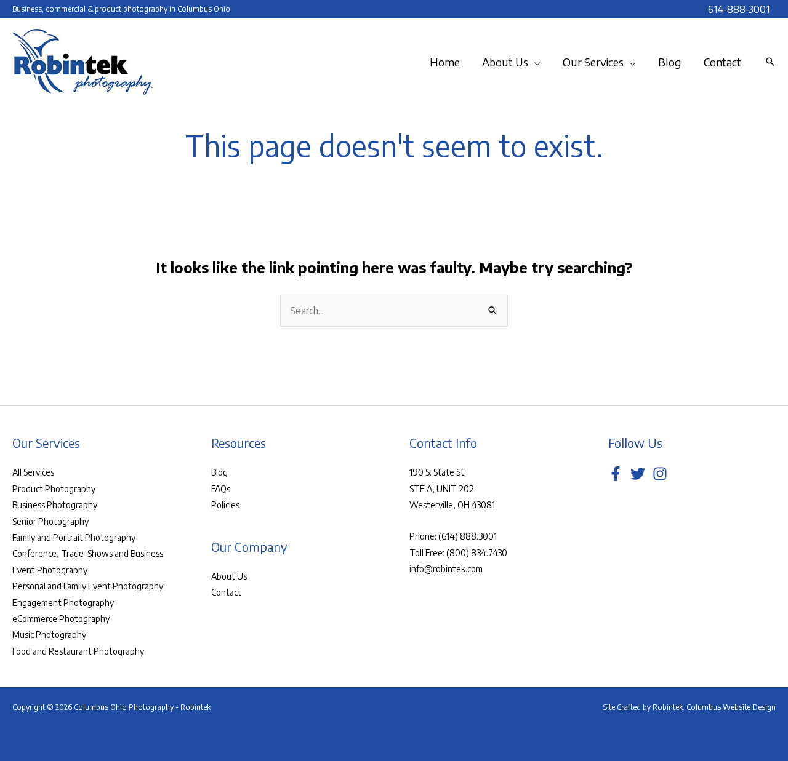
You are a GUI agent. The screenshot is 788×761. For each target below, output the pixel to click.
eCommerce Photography (61, 618)
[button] (534, 62)
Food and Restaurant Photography (78, 651)
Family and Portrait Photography (73, 537)
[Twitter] (637, 473)
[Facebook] (615, 473)
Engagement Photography (63, 602)
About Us (229, 576)
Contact (226, 592)
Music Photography (49, 634)
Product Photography (53, 489)
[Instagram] (660, 473)
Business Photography (54, 505)
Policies (225, 505)
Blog (219, 472)
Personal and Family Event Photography (87, 586)
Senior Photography (50, 521)
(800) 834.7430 (476, 553)
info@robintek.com (446, 569)
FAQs (220, 489)
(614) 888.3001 (467, 536)
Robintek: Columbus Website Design (714, 707)
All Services (33, 472)
